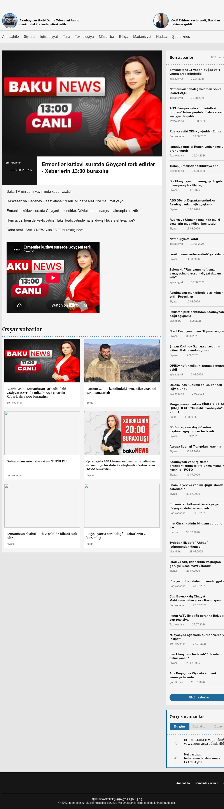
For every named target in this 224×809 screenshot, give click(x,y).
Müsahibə (106, 36)
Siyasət (29, 36)
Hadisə (161, 36)
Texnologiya (84, 36)
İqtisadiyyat (49, 36)
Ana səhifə (10, 36)
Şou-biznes (181, 36)
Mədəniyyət (142, 36)
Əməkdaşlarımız (207, 783)
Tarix (66, 36)
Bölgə (123, 36)
